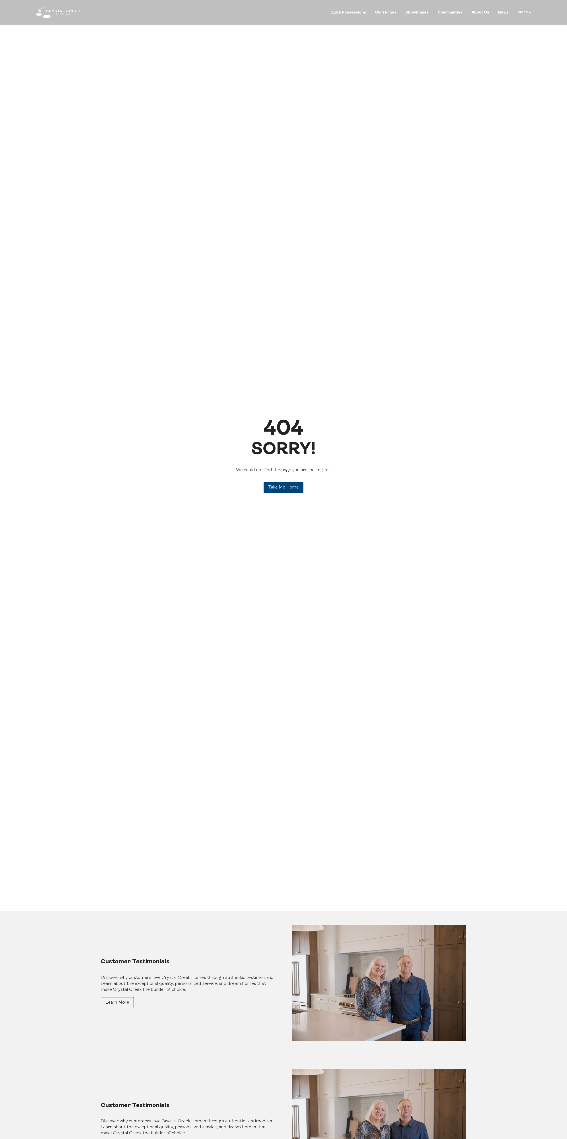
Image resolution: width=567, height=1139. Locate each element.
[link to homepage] (58, 12)
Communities (450, 12)
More (523, 12)
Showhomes (417, 12)
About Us (480, 12)
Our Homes (385, 12)
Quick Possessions (348, 12)
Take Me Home (283, 487)
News (503, 12)
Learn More (117, 1002)
